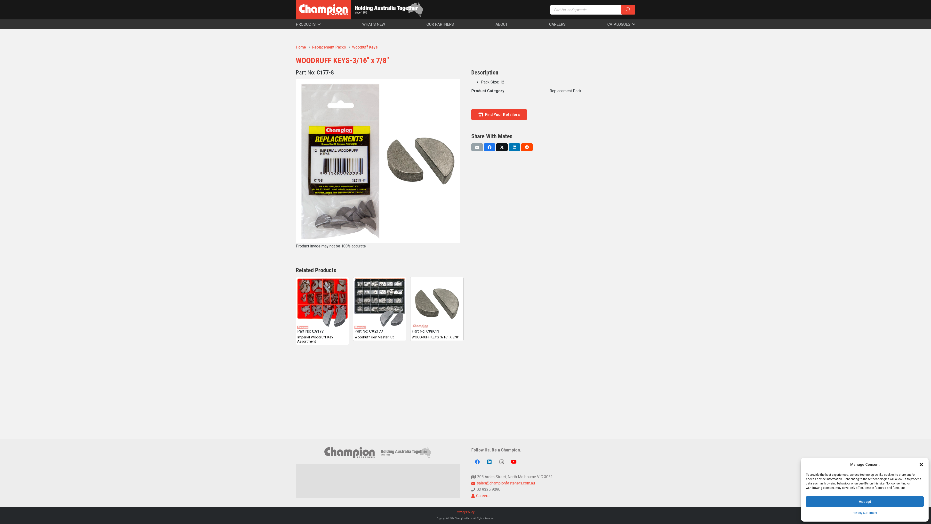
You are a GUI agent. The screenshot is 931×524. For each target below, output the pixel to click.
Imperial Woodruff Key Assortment (315, 339)
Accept (865, 501)
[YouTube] (514, 462)
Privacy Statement (865, 513)
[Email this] (477, 147)
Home (301, 47)
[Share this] (489, 147)
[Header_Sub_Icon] (389, 9)
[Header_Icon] (323, 9)
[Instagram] (502, 462)
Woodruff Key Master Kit (374, 337)
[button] (921, 464)
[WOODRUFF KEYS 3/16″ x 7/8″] (437, 303)
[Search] (628, 10)
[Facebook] (477, 462)
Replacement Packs (329, 47)
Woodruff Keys (365, 47)
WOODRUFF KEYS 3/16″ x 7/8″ (435, 337)
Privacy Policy (465, 512)
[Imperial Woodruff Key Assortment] (322, 303)
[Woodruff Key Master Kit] (379, 303)
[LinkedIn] (489, 462)
